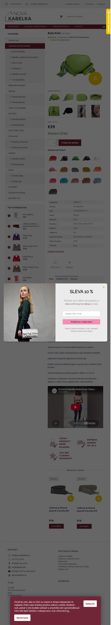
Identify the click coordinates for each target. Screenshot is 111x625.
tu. (68, 611)
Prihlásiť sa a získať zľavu (81, 322)
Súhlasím (90, 603)
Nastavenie (22, 617)
